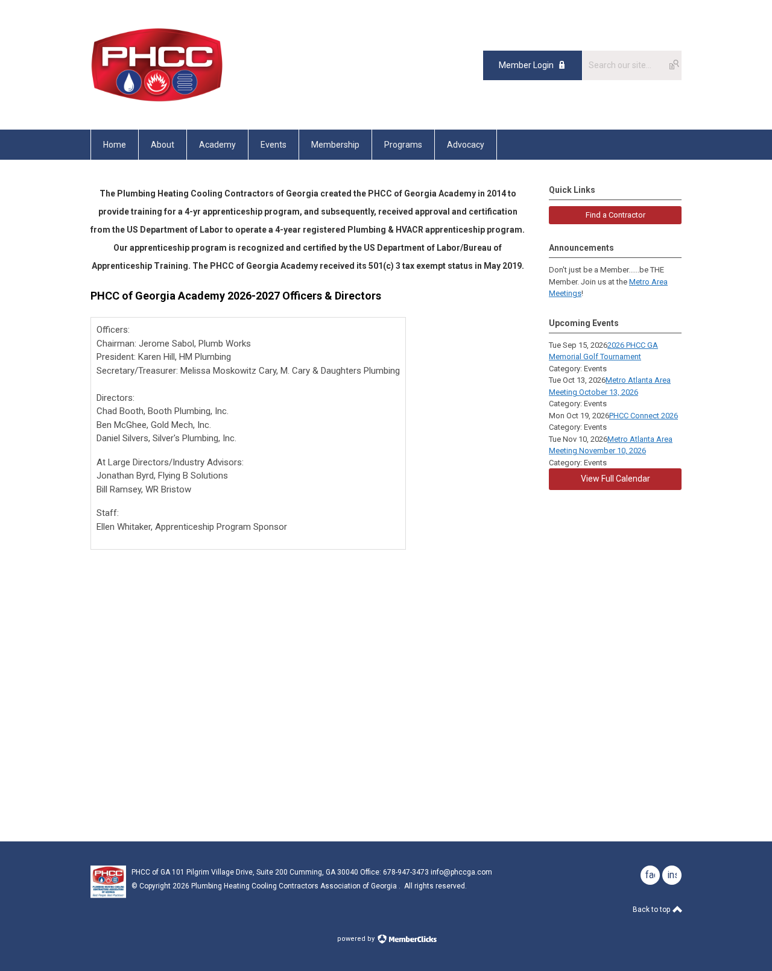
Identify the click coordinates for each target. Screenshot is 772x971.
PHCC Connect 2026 (643, 415)
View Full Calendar (615, 478)
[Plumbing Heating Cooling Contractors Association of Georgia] (157, 102)
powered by (356, 939)
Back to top (652, 909)
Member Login (526, 65)
